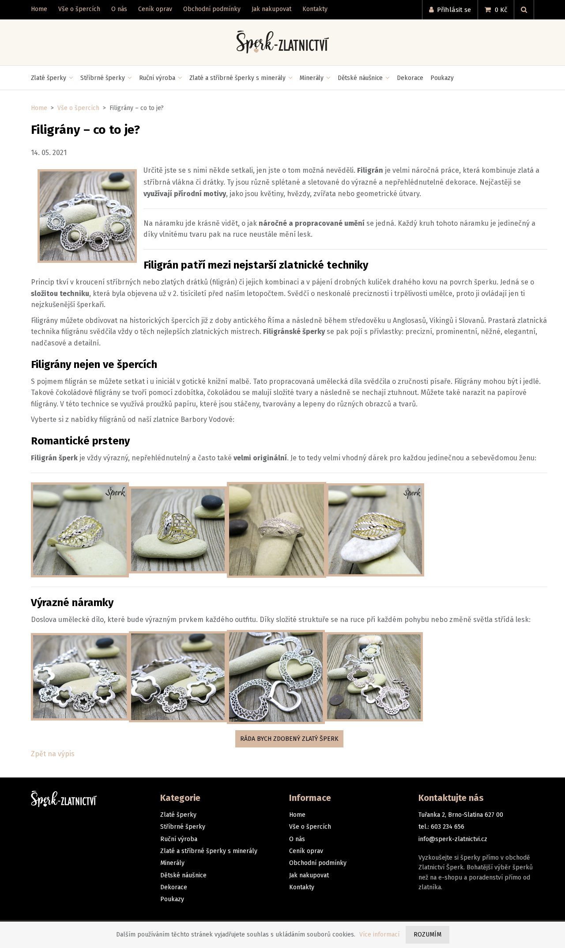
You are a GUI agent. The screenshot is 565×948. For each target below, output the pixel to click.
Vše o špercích (78, 108)
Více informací (379, 934)
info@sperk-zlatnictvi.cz (452, 839)
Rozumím (427, 934)
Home (39, 108)
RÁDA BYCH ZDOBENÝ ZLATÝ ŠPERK (289, 739)
